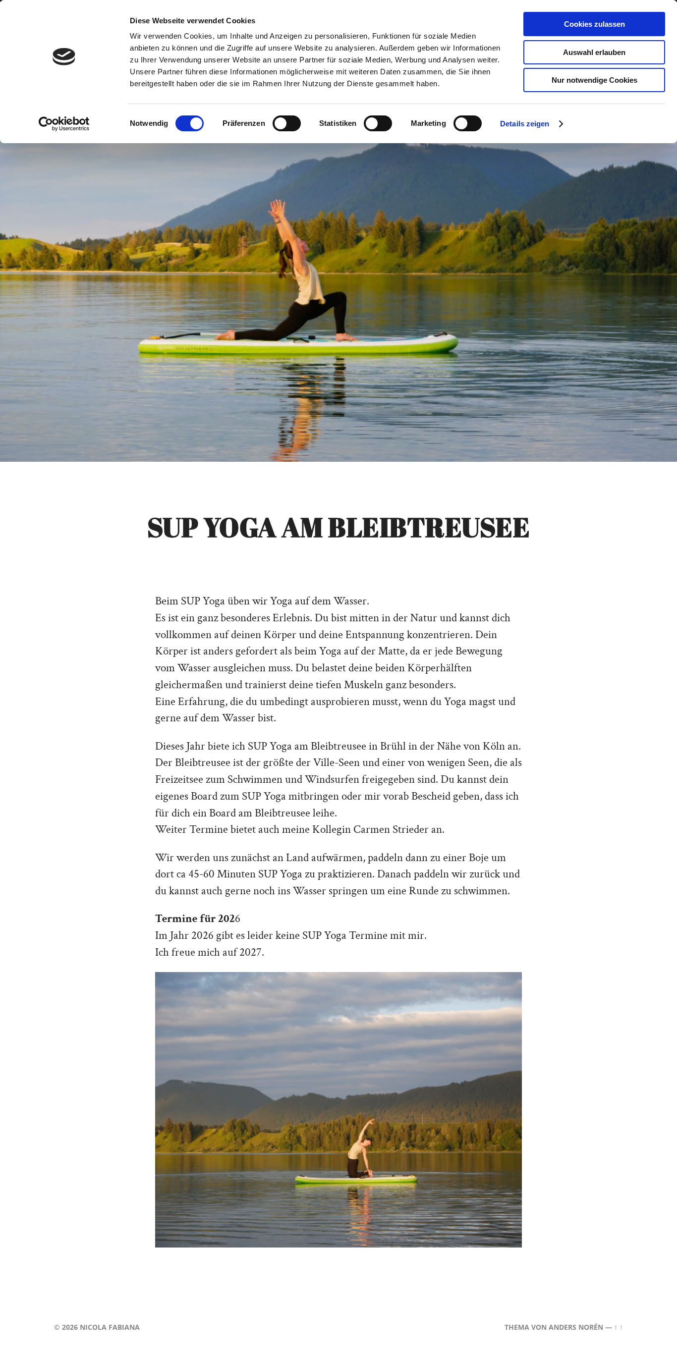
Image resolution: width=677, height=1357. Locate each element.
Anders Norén (576, 1327)
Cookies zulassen (594, 24)
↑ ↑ (618, 1327)
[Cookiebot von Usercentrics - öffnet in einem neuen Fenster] (64, 123)
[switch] (287, 123)
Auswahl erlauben (594, 52)
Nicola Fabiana (110, 1327)
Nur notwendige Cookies (594, 80)
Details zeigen (524, 123)
